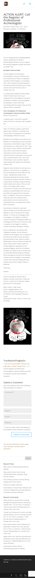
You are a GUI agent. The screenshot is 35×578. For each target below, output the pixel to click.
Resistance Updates (10, 29)
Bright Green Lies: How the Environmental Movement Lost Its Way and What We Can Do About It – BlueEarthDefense (17, 539)
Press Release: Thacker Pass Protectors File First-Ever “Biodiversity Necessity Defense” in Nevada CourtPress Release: (17, 490)
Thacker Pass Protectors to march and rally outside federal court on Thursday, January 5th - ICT (18, 514)
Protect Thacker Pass (12, 27)
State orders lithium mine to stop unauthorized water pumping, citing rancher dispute (15, 474)
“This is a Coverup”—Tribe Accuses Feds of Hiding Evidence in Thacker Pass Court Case (17, 507)
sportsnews (7, 546)
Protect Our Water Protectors (13, 485)
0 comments (22, 29)
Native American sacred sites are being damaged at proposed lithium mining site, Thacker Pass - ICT (17, 502)
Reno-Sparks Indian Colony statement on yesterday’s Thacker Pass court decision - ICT (17, 526)
